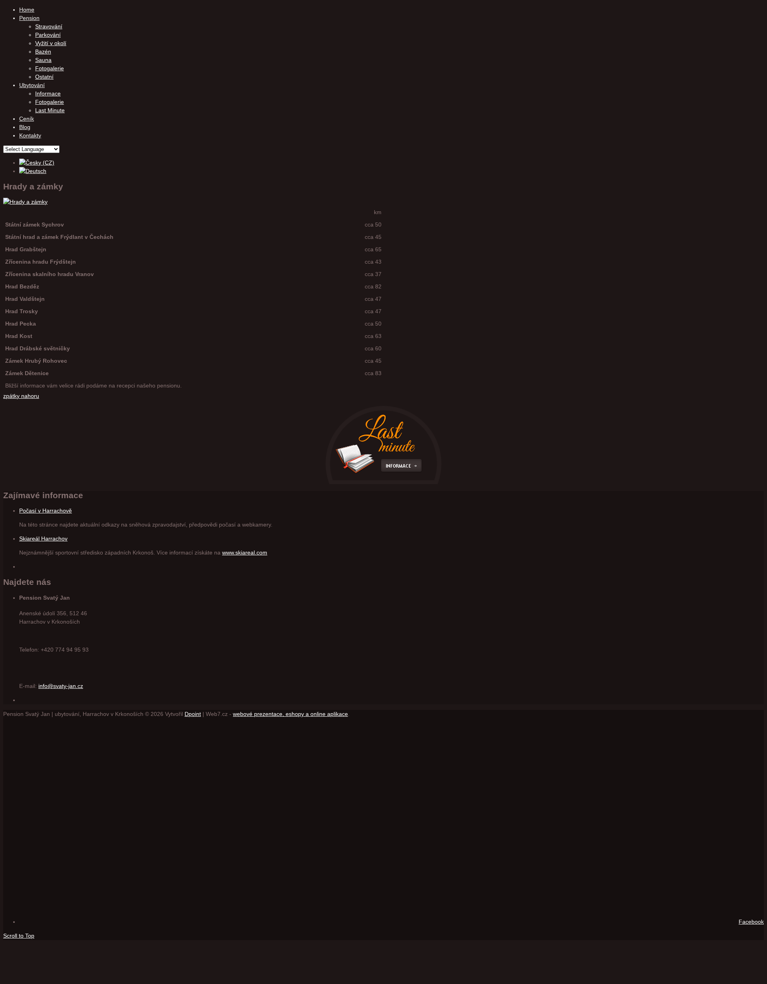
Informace (48, 93)
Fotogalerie (49, 68)
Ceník (26, 118)
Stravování (48, 26)
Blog (24, 127)
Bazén (43, 51)
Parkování (48, 35)
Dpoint (193, 714)
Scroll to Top (18, 935)
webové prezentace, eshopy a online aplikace (290, 714)
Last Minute (50, 110)
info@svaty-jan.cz (60, 686)
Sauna (43, 60)
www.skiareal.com (244, 552)
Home (26, 9)
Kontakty (30, 135)
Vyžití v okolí (50, 43)
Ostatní (44, 77)
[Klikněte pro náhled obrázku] (25, 202)
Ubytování (32, 85)
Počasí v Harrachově (45, 510)
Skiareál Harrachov (43, 538)
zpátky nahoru (21, 396)
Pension (29, 18)
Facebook (751, 921)
